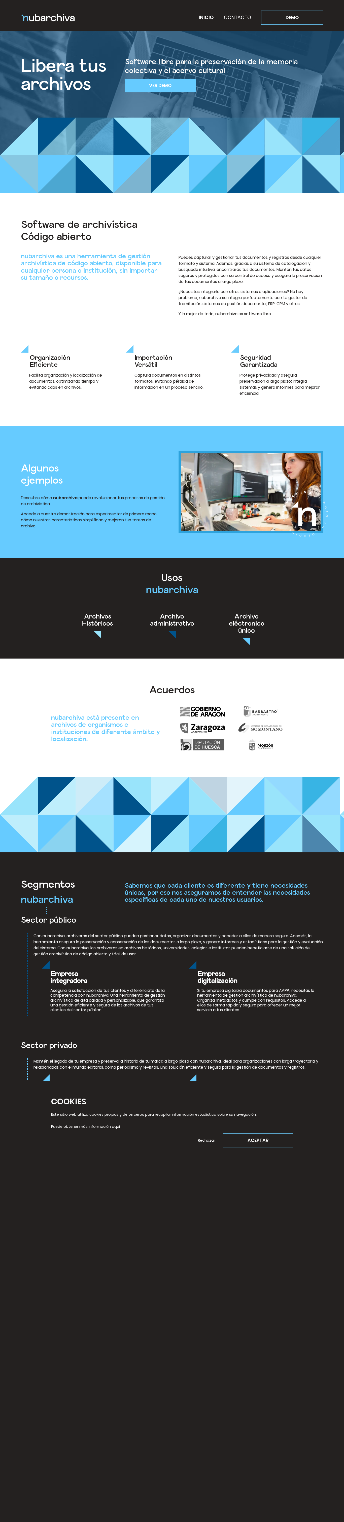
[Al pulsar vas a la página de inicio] (48, 17)
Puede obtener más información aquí (85, 1126)
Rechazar (206, 1140)
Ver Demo (160, 85)
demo (292, 17)
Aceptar (258, 1140)
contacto (237, 17)
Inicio (206, 17)
